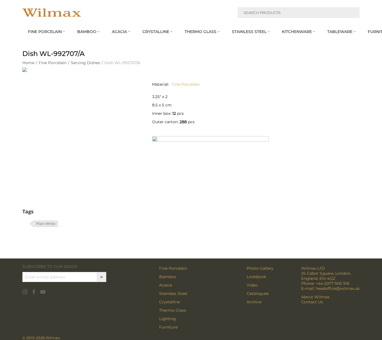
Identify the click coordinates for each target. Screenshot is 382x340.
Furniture (168, 327)
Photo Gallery (260, 268)
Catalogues (258, 293)
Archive (254, 301)
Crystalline (169, 301)
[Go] (101, 277)
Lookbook (256, 276)
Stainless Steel (173, 293)
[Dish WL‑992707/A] (81, 126)
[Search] (352, 13)
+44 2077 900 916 (333, 283)
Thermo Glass (172, 310)
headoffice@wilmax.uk (338, 288)
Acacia (165, 285)
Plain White (45, 224)
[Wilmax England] (51, 12)
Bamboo (167, 276)
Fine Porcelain (173, 268)
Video (252, 285)
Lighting (167, 318)
